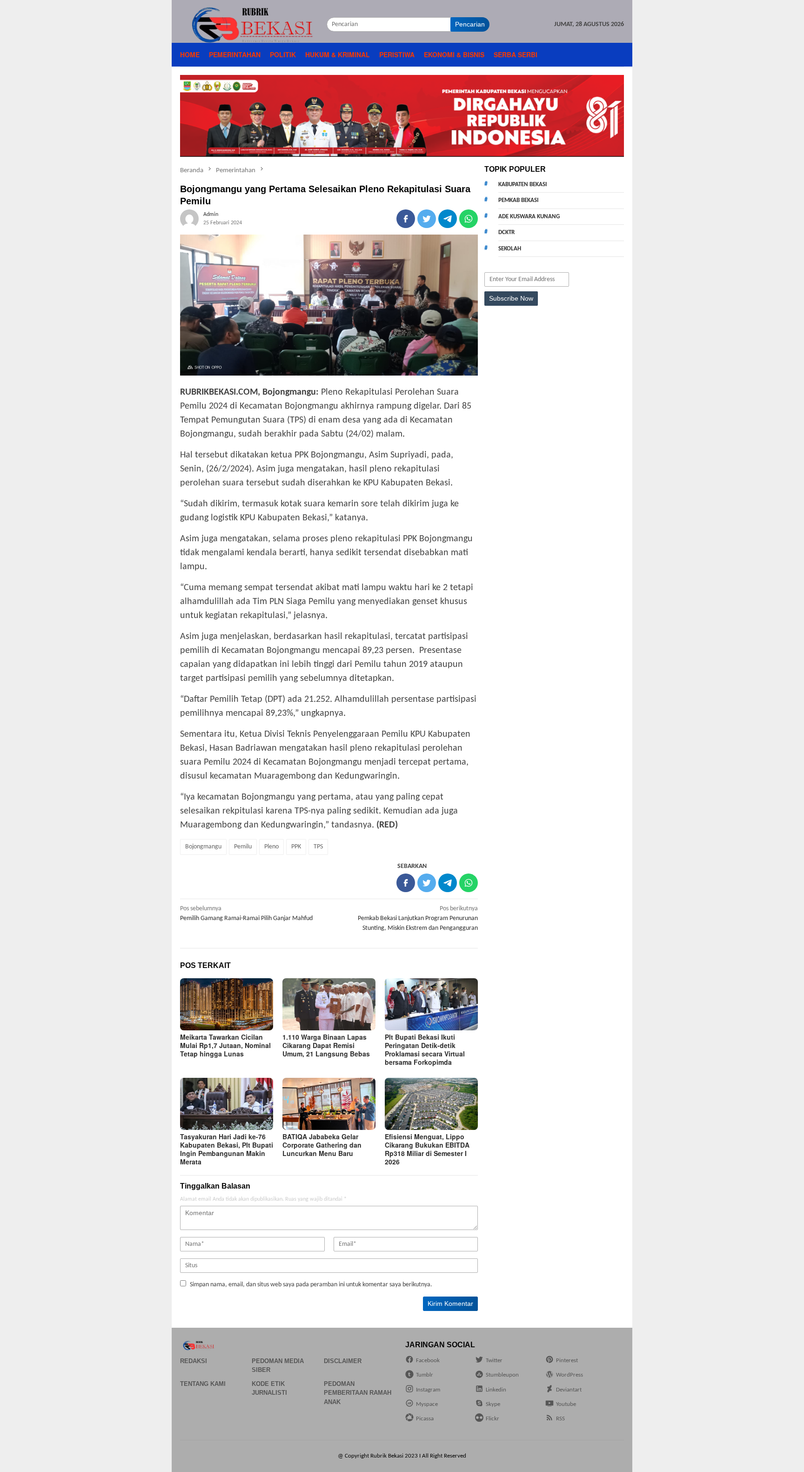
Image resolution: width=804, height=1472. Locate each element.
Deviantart (569, 1390)
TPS (318, 846)
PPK (296, 846)
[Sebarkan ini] (405, 218)
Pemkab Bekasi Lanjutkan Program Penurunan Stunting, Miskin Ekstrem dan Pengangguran (418, 918)
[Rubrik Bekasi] (253, 24)
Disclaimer (343, 1361)
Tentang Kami (203, 1383)
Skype (493, 1404)
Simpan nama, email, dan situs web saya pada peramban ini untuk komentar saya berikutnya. (311, 1284)
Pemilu (243, 846)
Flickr (492, 1419)
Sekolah (509, 249)
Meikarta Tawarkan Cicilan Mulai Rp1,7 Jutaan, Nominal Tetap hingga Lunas (225, 1045)
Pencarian (470, 24)
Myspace (427, 1404)
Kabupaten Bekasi (522, 184)
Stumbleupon (502, 1375)
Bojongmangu (203, 846)
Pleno (271, 846)
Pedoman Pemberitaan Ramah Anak (357, 1392)
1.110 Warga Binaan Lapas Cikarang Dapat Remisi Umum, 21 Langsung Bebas (326, 1045)
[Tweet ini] (426, 218)
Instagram (428, 1390)
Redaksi (193, 1361)
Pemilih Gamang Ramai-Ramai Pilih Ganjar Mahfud (246, 913)
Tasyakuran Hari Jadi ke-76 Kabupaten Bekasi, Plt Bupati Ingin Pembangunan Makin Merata (226, 1149)
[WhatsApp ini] (468, 218)
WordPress (569, 1375)
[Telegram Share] (447, 218)
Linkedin (496, 1390)
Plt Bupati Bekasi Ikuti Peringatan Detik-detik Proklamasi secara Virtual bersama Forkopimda (425, 1049)
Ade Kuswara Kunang (529, 217)
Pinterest (567, 1361)
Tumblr (424, 1375)
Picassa (425, 1419)
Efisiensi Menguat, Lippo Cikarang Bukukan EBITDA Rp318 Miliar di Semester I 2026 (427, 1149)
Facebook (428, 1361)
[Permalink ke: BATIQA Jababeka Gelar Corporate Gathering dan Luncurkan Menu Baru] (328, 1104)
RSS (560, 1419)
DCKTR (506, 232)
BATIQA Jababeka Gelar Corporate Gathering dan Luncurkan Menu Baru (322, 1145)
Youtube (566, 1404)
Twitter (494, 1361)
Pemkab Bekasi (518, 200)
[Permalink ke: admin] (189, 218)
